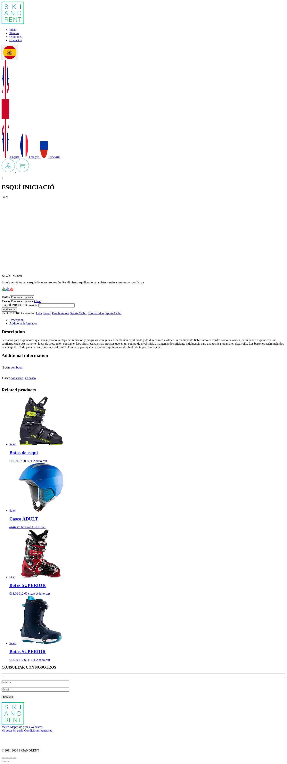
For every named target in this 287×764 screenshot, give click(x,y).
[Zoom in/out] (14, 758)
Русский (54, 157)
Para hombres (60, 313)
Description (16, 320)
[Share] (7, 758)
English (14, 157)
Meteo (5, 727)
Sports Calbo (78, 313)
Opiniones (15, 36)
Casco (6, 301)
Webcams (36, 727)
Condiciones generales (38, 730)
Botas (6, 297)
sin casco (30, 378)
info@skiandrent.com (15, 737)
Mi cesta (7, 730)
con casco (17, 378)
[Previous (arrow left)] (3, 761)
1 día (39, 313)
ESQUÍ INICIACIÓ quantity (20, 305)
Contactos (15, 40)
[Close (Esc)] (3, 758)
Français (34, 157)
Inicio (12, 29)
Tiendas (14, 33)
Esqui (46, 313)
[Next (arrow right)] (7, 761)
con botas (17, 367)
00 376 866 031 (11, 743)
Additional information (23, 323)
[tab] (147, 320)
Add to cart (9, 309)
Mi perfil (18, 730)
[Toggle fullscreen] (10, 758)
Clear (37, 301)
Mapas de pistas (20, 727)
